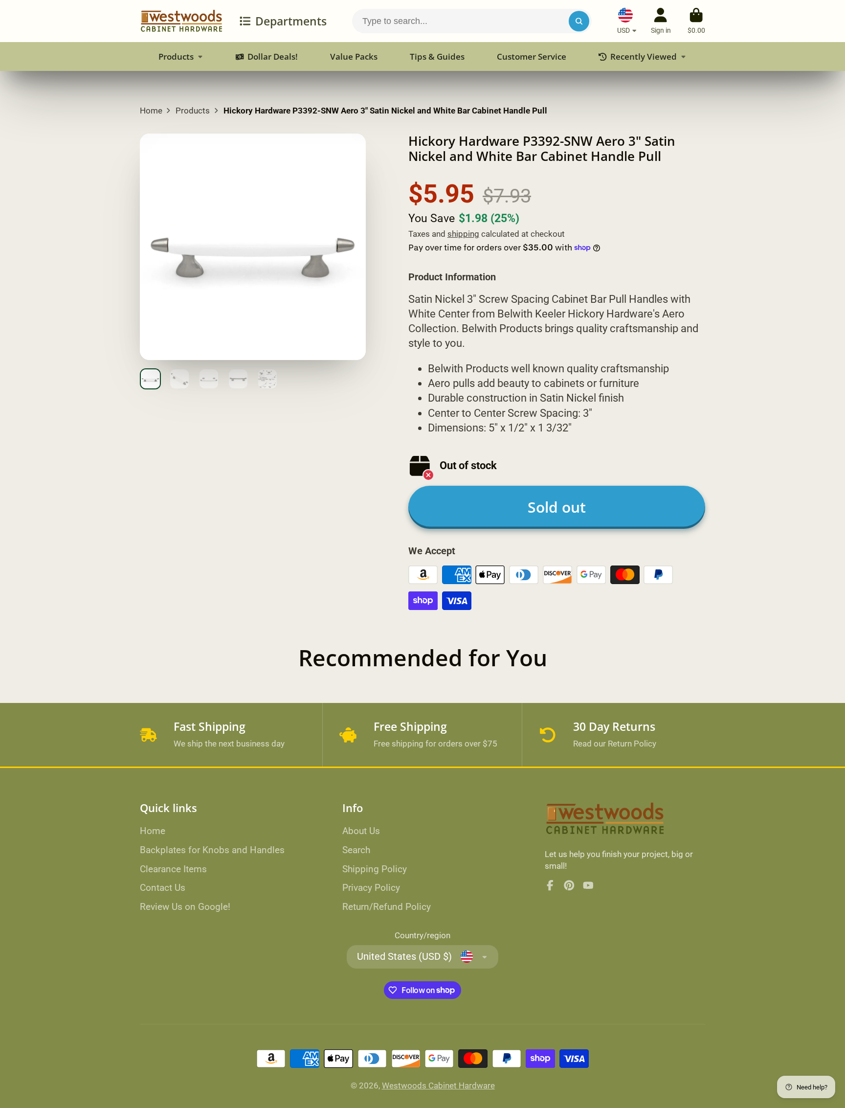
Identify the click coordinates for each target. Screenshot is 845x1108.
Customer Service (531, 56)
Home (151, 110)
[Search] (579, 21)
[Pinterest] (569, 885)
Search (356, 850)
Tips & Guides (437, 56)
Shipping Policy (374, 869)
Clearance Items (173, 869)
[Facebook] (550, 885)
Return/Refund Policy (386, 906)
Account (661, 21)
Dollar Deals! (272, 56)
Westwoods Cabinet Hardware (438, 1085)
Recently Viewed (643, 56)
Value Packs (354, 56)
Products (176, 56)
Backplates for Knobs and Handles (212, 850)
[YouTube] (588, 885)
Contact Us (162, 887)
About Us (361, 831)
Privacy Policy (371, 887)
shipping (463, 234)
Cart (696, 21)
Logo (181, 21)
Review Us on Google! (185, 906)
